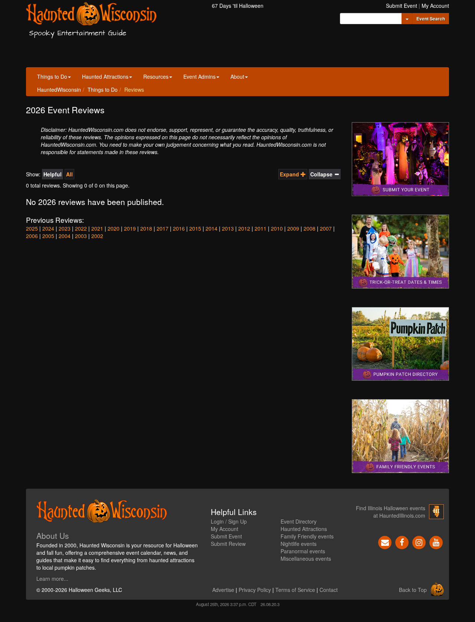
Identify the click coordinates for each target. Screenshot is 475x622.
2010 (277, 228)
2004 (65, 236)
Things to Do (52, 76)
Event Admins (199, 76)
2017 (162, 228)
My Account (435, 5)
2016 (179, 228)
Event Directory (299, 521)
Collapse (322, 174)
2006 (32, 236)
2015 (195, 228)
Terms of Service (295, 589)
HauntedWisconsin (59, 89)
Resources (155, 76)
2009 (293, 228)
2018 (146, 228)
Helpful (52, 174)
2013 (228, 228)
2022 (81, 228)
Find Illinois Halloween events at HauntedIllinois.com (390, 511)
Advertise (223, 589)
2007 (326, 228)
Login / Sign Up (229, 521)
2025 (32, 228)
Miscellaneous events (306, 558)
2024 (48, 228)
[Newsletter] (385, 542)
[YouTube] (436, 542)
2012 (244, 228)
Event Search (430, 18)
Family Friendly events (307, 536)
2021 (97, 228)
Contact (329, 589)
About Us (52, 535)
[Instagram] (419, 542)
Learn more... (52, 578)
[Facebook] (402, 542)
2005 (48, 236)
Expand (290, 174)
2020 (113, 228)
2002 (97, 236)
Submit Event (401, 5)
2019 (130, 228)
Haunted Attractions (105, 76)
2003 (81, 236)
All (69, 174)
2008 (309, 228)
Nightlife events (299, 543)
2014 (211, 228)
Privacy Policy (255, 589)
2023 (65, 228)
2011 (260, 228)
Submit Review (228, 543)
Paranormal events (303, 551)
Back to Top (413, 589)
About (237, 76)
